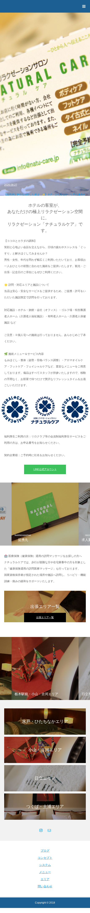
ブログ (45, 850)
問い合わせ (45, 886)
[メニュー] (83, 6)
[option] (45, 104)
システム (45, 865)
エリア (45, 879)
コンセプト (45, 857)
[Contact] (49, 830)
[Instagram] (41, 830)
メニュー (45, 872)
